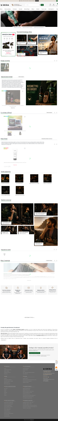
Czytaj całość (29, 280)
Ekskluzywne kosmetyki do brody (28, 396)
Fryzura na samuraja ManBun (8, 413)
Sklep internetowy (28, 419)
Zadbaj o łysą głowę (22, 233)
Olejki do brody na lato (26, 389)
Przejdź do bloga (49, 260)
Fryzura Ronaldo (6, 414)
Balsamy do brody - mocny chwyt (28, 391)
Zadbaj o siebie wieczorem (39, 214)
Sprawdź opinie (6, 382)
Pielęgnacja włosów (8, 273)
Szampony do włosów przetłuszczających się (30, 406)
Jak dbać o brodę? (26, 382)
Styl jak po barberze (5, 233)
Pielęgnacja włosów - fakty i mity (28, 402)
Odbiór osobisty (6, 371)
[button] (42, 5)
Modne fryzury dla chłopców (8, 403)
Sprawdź (19, 43)
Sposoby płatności (26, 368)
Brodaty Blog (25, 378)
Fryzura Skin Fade (7, 416)
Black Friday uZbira (7, 383)
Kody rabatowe (25, 373)
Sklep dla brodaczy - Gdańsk (8, 381)
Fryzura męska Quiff (7, 409)
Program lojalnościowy (7, 369)
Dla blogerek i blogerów (8, 379)
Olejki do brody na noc (26, 393)
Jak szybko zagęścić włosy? (27, 403)
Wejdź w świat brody (5, 223)
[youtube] (48, 377)
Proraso (5, 395)
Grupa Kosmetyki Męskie (27, 381)
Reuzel (5, 393)
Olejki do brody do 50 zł (26, 388)
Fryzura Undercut (7, 410)
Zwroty (24, 371)
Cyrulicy (5, 389)
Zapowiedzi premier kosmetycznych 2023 (29, 379)
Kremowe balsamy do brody (27, 392)
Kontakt (5, 378)
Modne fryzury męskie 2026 (8, 402)
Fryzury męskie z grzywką (8, 406)
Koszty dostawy (25, 369)
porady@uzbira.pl (47, 374)
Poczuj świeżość (38, 244)
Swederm (5, 392)
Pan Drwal (5, 388)
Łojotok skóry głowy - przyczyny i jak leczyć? (30, 405)
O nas (5, 368)
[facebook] (43, 377)
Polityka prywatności (7, 372)
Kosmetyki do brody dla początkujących (29, 395)
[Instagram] (46, 377)
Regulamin (6, 373)
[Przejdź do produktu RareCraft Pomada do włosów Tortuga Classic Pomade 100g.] (15, 123)
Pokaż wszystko (21, 76)
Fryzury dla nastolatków (8, 405)
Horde (5, 391)
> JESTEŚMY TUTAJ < (29, 317)
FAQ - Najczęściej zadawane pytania (28, 372)
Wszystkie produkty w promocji (47, 138)
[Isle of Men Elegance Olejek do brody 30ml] (6, 45)
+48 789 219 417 (47, 371)
